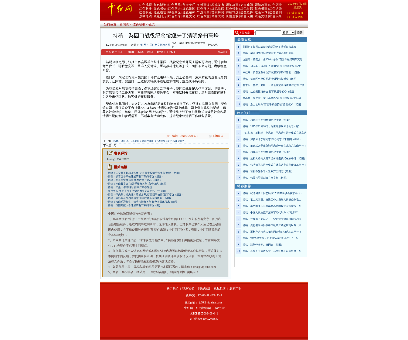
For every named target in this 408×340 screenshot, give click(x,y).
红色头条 (275, 16)
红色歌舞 (246, 12)
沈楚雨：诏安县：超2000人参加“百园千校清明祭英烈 (272, 59)
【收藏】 (161, 52)
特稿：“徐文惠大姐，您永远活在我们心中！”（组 (270, 238)
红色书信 (160, 8)
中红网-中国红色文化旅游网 (154, 44)
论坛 (171, 52)
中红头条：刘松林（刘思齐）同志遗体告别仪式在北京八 (274, 132)
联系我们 (188, 288)
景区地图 (145, 16)
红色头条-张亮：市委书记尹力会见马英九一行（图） (137, 190)
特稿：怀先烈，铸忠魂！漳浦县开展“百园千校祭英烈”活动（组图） (146, 194)
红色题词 (275, 12)
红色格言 (160, 12)
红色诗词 (203, 8)
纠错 (150, 52)
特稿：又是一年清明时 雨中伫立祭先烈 (130, 187)
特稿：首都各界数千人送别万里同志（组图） (268, 171)
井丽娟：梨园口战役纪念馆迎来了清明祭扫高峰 (269, 46)
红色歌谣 (217, 8)
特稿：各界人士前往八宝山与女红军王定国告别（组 (272, 251)
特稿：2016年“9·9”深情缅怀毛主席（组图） (267, 152)
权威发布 (217, 4)
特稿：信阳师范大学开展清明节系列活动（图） (135, 205)
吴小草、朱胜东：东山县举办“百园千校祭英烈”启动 (272, 98)
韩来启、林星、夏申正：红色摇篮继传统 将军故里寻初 (274, 85)
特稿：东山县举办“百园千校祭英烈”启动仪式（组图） (138, 183)
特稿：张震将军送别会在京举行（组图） (266, 177)
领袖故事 (232, 4)
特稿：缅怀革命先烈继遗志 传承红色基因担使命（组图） (140, 198)
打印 (130, 52)
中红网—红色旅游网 (197, 308)
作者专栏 (189, 4)
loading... (111, 159)
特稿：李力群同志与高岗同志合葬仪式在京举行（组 (272, 206)
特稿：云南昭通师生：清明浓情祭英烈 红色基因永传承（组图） (144, 201)
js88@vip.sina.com (210, 302)
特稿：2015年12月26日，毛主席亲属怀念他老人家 (271, 126)
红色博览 (160, 4)
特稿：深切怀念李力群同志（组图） (263, 244)
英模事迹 (203, 4)
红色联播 (145, 8)
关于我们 (172, 288)
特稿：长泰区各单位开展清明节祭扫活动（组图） (136, 176)
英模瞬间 (217, 12)
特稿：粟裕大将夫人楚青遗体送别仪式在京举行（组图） (274, 158)
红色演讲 (174, 8)
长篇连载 (232, 16)
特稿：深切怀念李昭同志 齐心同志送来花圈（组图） (272, 139)
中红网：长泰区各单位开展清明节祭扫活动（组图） (272, 72)
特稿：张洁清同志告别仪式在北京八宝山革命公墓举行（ (274, 164)
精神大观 (217, 16)
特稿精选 (232, 12)
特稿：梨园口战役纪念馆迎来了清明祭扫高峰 (268, 53)
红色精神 (189, 12)
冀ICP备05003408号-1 (204, 313)
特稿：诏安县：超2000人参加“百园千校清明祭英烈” (272, 66)
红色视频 (145, 4)
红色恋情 (275, 4)
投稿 (140, 52)
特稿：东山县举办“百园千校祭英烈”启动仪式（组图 (272, 104)
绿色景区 (174, 12)
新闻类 (124, 24)
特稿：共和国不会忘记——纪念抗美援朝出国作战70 (272, 218)
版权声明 (235, 288)
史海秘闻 (246, 4)
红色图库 (174, 16)
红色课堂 (203, 16)
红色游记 (246, 8)
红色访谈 (275, 8)
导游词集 (203, 12)
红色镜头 (232, 8)
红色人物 (246, 16)
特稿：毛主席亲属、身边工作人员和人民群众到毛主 (272, 199)
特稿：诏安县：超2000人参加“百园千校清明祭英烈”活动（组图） (150, 141)
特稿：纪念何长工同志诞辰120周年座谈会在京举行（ (273, 193)
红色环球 (261, 12)
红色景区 (189, 8)
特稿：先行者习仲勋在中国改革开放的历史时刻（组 (272, 225)
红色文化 (189, 16)
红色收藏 (145, 12)
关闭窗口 (217, 135)
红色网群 (174, 4)
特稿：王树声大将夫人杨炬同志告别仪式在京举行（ (272, 231)
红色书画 (261, 8)
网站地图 (204, 288)
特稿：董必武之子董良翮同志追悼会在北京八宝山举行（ (274, 145)
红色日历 (160, 16)
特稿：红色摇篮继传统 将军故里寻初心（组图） (135, 180)
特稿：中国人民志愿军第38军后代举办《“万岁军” (270, 212)
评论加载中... (123, 159)
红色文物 (261, 16)
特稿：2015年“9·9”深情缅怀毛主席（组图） (267, 120)
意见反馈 (220, 288)
